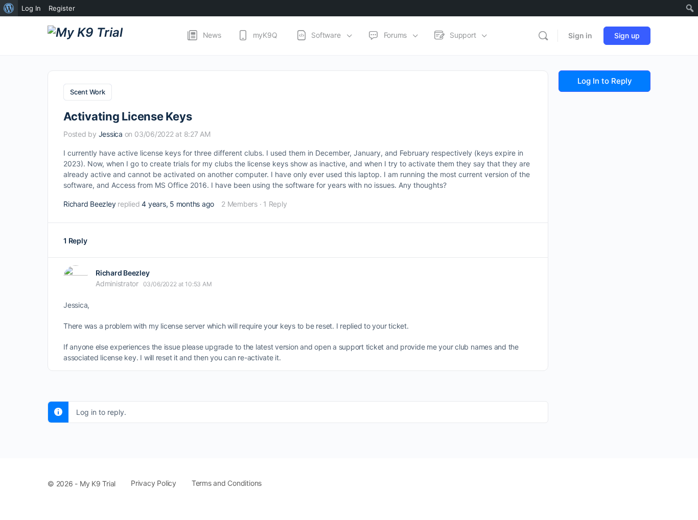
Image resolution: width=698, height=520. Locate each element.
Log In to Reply (604, 81)
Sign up (627, 35)
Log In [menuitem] (31, 8)
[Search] (543, 36)
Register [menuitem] (62, 8)
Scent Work (87, 92)
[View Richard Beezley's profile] (75, 277)
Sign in (580, 35)
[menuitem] (9, 8)
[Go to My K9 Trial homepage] (85, 35)
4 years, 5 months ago (178, 204)
